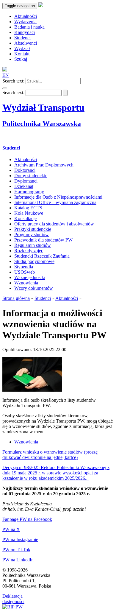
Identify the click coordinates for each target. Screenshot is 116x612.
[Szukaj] (4, 88)
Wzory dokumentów (33, 288)
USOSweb (24, 272)
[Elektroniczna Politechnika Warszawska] (40, 5)
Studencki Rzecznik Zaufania (42, 255)
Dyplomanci (25, 180)
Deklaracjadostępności (13, 599)
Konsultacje (25, 218)
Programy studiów (31, 234)
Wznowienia (26, 282)
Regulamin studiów (32, 245)
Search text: (13, 80)
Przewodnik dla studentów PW (43, 239)
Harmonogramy (29, 191)
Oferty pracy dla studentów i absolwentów (54, 223)
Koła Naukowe (28, 213)
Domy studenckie (30, 175)
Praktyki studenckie (32, 229)
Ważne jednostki (29, 277)
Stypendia (23, 266)
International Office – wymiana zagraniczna (55, 202)
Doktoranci (24, 170)
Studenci (11, 147)
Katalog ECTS (28, 207)
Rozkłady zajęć (28, 250)
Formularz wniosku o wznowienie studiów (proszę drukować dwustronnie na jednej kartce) (50, 454)
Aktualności (25, 159)
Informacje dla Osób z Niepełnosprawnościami (58, 197)
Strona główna (16, 298)
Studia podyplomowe (34, 261)
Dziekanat (23, 186)
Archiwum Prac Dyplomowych (43, 164)
